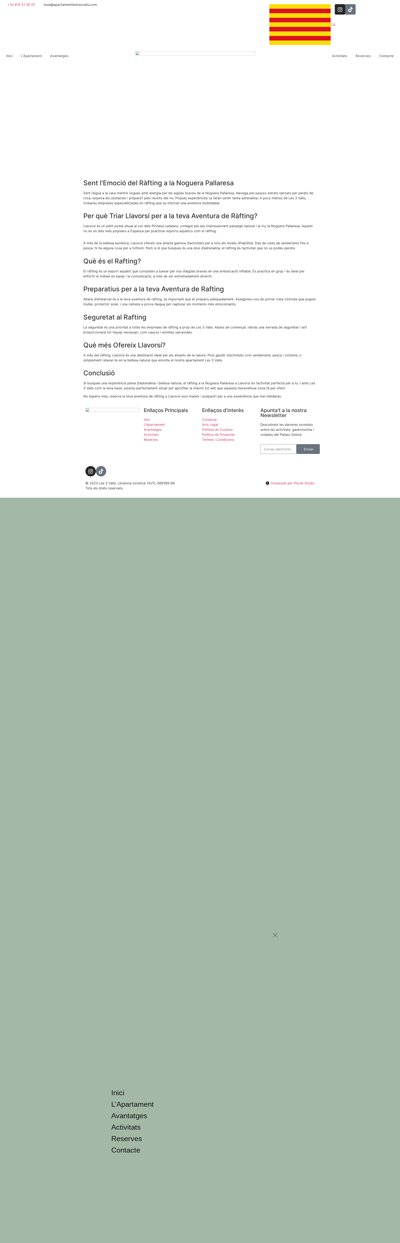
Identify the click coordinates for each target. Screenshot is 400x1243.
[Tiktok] (101, 471)
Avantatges (59, 56)
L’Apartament (31, 56)
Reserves (363, 56)
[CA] (299, 24)
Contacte (386, 56)
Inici (9, 56)
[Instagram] (90, 471)
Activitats (339, 56)
